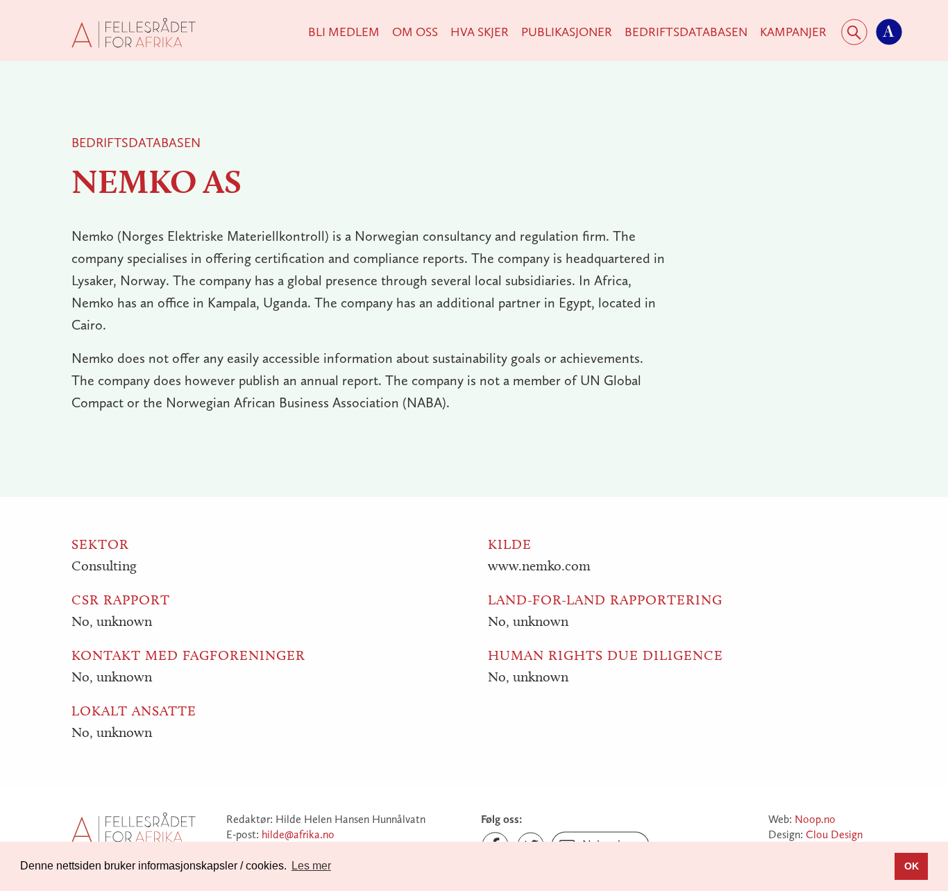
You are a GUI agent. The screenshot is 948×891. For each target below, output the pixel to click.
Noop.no (815, 819)
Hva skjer (479, 32)
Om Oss (415, 32)
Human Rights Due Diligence (605, 655)
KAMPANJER (793, 32)
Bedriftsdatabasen (686, 32)
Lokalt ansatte (133, 710)
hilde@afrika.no (298, 834)
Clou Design (834, 834)
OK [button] (911, 866)
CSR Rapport (120, 599)
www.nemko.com (539, 565)
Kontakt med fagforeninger (188, 655)
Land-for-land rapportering (605, 599)
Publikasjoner (566, 32)
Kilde (510, 544)
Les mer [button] (311, 866)
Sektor (100, 544)
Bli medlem (344, 32)
